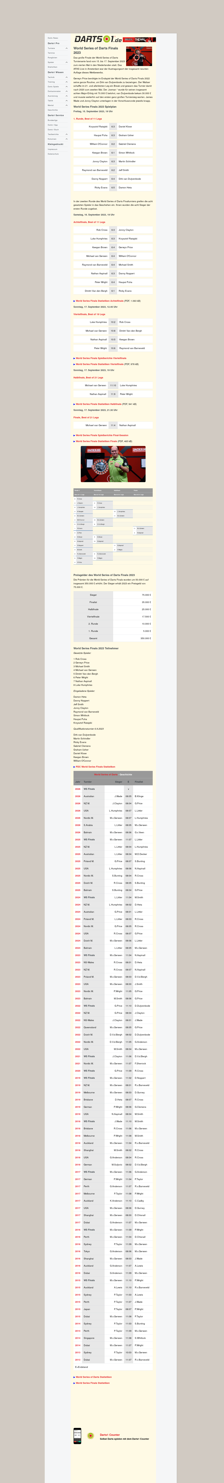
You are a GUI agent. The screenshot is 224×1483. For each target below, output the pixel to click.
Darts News (53, 38)
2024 (77, 897)
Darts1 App (53, 125)
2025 (77, 839)
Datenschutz (53, 154)
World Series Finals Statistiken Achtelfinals (100, 300)
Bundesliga (52, 120)
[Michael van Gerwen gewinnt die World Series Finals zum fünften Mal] (113, 464)
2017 (77, 1171)
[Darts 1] (98, 43)
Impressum (52, 149)
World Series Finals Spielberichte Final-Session (102, 435)
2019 (77, 1077)
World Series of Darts (106, 774)
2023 (77, 955)
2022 (77, 1005)
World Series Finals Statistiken (93, 1382)
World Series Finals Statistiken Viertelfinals (100, 364)
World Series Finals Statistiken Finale (96, 441)
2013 (77, 1352)
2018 (77, 1121)
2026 (77, 788)
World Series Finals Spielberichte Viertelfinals (101, 358)
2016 (77, 1229)
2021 (77, 1056)
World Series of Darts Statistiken (94, 1376)
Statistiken (52, 67)
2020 (77, 1070)
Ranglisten (52, 57)
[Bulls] (140, 41)
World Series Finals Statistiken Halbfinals (98, 404)
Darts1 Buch (53, 129)
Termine (51, 53)
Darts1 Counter (110, 1435)
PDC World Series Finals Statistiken (95, 766)
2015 (77, 1280)
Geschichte (53, 110)
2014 (77, 1323)
